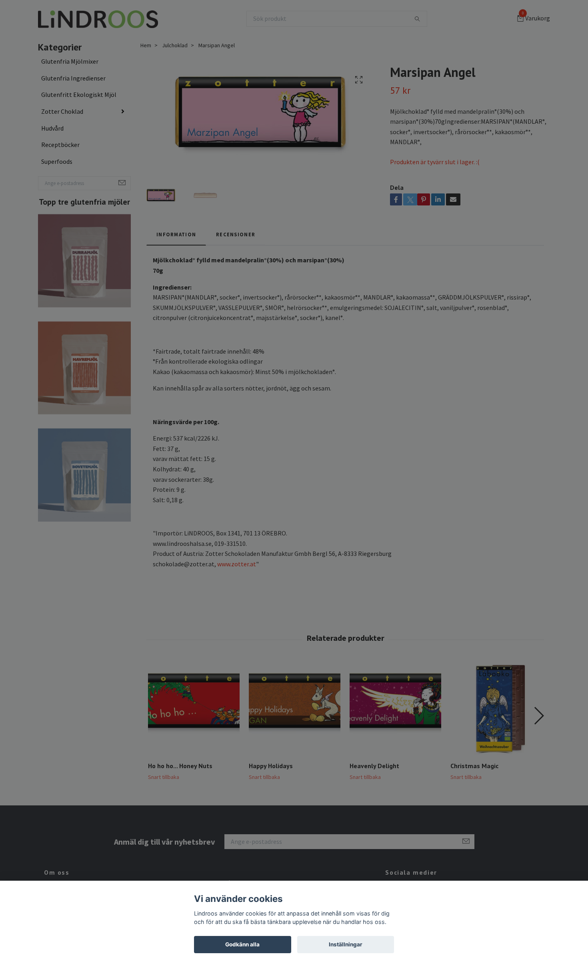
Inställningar (345, 944)
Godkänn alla (242, 944)
